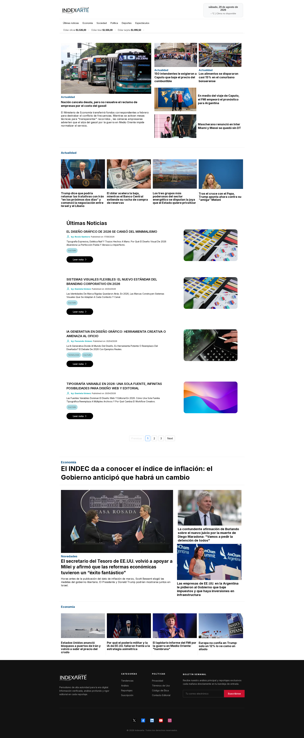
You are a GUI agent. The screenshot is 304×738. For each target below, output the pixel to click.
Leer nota (78, 259)
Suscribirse (234, 693)
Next (170, 438)
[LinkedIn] (152, 720)
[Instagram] (169, 720)
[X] (134, 720)
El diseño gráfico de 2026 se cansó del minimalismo (111, 232)
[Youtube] (160, 720)
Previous (136, 438)
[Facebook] (143, 720)
